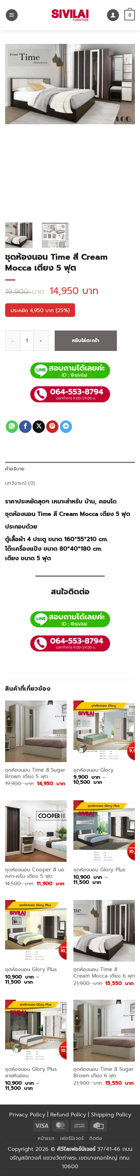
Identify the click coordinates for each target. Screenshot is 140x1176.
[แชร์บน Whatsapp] (12, 426)
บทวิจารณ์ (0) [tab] (20, 483)
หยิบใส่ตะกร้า (86, 340)
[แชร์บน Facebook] (25, 426)
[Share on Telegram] (66, 426)
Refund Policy (68, 1115)
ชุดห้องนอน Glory (93, 770)
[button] (12, 15)
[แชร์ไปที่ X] (39, 426)
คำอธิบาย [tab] (15, 468)
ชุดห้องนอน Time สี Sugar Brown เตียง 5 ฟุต (35, 773)
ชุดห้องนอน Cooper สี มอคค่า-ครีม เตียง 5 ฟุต (34, 873)
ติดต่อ (95, 1138)
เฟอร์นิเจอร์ (72, 1138)
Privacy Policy (27, 1115)
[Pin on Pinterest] (52, 426)
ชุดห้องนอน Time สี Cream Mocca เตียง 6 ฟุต (104, 973)
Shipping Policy (111, 1115)
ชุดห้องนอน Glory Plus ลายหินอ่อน (31, 1072)
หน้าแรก (46, 1138)
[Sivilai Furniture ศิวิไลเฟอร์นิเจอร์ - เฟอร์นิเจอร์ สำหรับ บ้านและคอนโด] (70, 15)
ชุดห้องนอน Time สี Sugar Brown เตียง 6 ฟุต (103, 1072)
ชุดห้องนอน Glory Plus (99, 870)
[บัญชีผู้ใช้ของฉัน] (113, 15)
